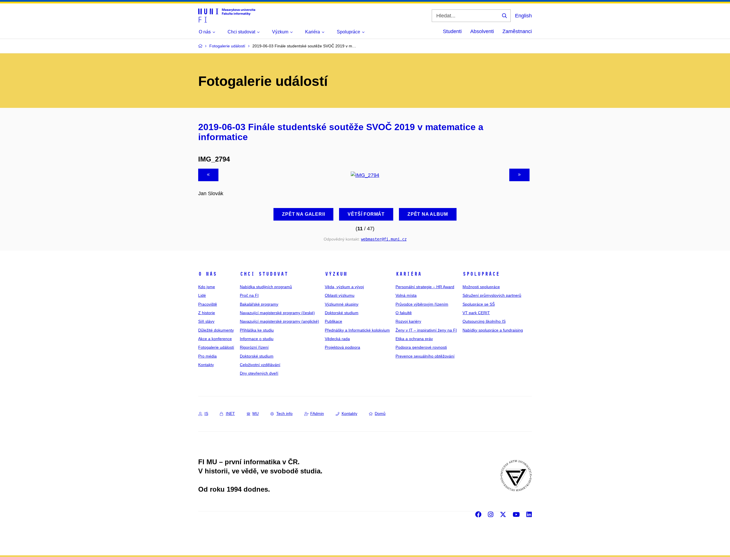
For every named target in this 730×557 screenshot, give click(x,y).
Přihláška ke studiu (257, 330)
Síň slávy (206, 321)
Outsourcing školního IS (484, 321)
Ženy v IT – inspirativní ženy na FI (426, 330)
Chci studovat (264, 274)
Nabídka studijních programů (266, 286)
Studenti (452, 31)
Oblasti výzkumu (339, 295)
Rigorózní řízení (254, 347)
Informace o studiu (256, 338)
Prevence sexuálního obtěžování (425, 356)
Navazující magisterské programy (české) (277, 312)
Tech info (284, 413)
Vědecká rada (337, 338)
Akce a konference (215, 338)
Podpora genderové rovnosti (421, 347)
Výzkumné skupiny (341, 304)
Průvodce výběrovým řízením (422, 304)
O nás (207, 274)
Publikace (333, 321)
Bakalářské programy (259, 304)
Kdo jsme (206, 286)
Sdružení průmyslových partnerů (492, 295)
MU (255, 413)
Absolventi (482, 31)
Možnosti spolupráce (481, 286)
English (523, 16)
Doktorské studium (256, 356)
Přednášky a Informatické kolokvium (357, 330)
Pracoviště (207, 304)
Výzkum (336, 274)
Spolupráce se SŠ (479, 304)
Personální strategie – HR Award (425, 286)
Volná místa (406, 295)
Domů (380, 413)
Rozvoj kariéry (408, 321)
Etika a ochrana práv (414, 338)
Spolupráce (481, 274)
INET (230, 413)
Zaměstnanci (517, 31)
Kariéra (408, 274)
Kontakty (206, 364)
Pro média (207, 356)
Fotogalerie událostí (216, 347)
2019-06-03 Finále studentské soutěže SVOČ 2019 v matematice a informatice (340, 132)
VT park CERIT (476, 312)
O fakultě (404, 312)
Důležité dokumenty (216, 330)
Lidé (202, 295)
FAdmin (317, 413)
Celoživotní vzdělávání (260, 364)
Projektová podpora (342, 347)
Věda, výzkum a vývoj (344, 286)
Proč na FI (249, 295)
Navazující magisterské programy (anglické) (279, 321)
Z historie (206, 312)
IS (206, 413)
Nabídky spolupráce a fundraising (493, 330)
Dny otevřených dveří (259, 373)
